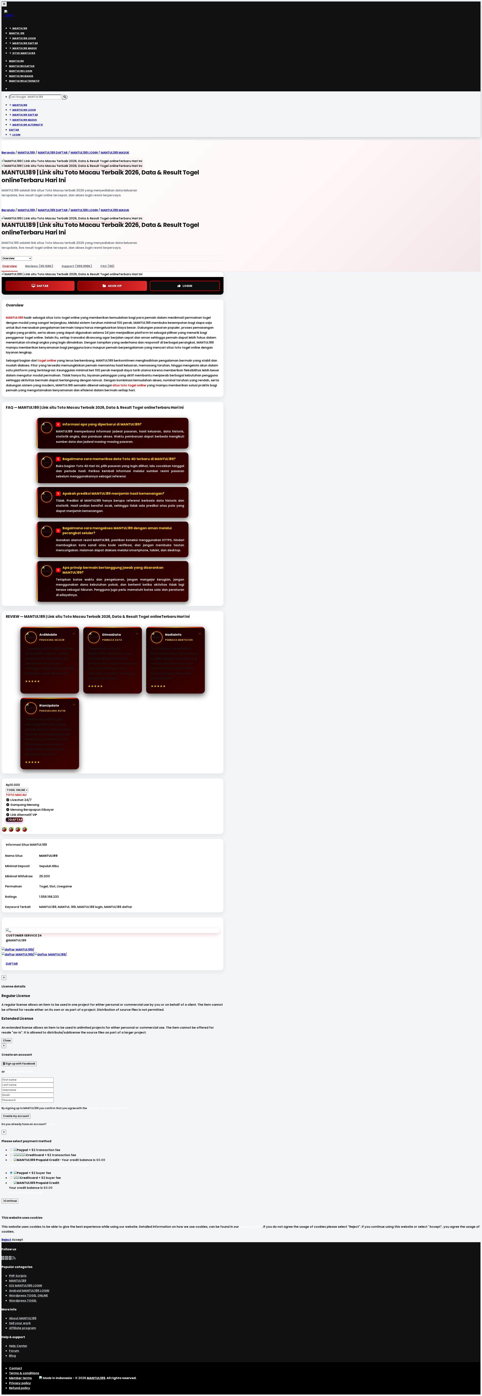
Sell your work (20, 1323)
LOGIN (187, 286)
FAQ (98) (107, 266)
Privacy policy (20, 1383)
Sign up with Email (19, 1071)
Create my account (16, 1116)
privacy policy (251, 1227)
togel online (47, 360)
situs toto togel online (129, 385)
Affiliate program (22, 1328)
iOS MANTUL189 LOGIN (25, 1285)
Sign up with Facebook (20, 1063)
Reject (6, 1240)
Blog (12, 1356)
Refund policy (19, 1388)
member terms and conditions (107, 1108)
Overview (9, 266)
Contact (15, 1368)
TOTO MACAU (16, 795)
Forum (14, 1351)
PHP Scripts (18, 1276)
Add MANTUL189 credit (26, 1193)
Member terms (20, 1378)
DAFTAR (42, 286)
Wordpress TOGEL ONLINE (28, 1295)
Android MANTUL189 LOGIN (29, 1290)
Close (7, 1040)
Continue (11, 1201)
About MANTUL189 (22, 1318)
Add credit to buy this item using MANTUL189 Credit (48, 1165)
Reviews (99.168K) (39, 266)
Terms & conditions (24, 1373)
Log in (51, 1124)
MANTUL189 (14, 317)
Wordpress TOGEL (23, 1300)
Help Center (18, 1346)
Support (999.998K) (77, 266)
